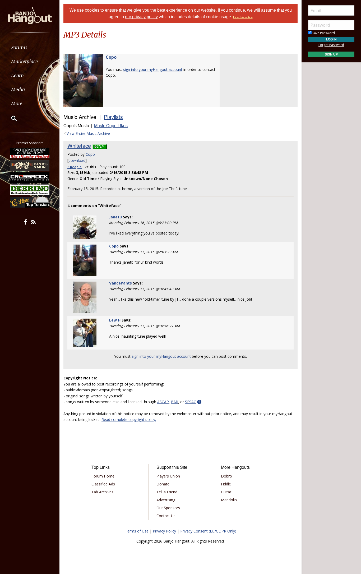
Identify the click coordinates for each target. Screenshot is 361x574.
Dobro (226, 476)
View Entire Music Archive (88, 133)
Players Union (168, 476)
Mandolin (229, 499)
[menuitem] (29, 47)
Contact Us (165, 515)
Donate (162, 483)
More (16, 103)
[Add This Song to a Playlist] (99, 145)
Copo (111, 57)
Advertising (165, 499)
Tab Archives (102, 491)
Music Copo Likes (111, 125)
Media (18, 89)
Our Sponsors (168, 507)
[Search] (10, 118)
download (76, 160)
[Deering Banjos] (30, 190)
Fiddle (226, 483)
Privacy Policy (164, 531)
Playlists (113, 117)
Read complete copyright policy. (128, 419)
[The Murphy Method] (30, 153)
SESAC (190, 401)
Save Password (323, 33)
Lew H (115, 320)
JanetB (115, 216)
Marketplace (24, 61)
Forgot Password (331, 45)
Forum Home (102, 476)
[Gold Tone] (30, 202)
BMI (174, 401)
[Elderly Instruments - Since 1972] (30, 165)
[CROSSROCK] (30, 178)
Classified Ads (103, 483)
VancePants (120, 283)
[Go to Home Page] (30, 15)
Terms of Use (137, 531)
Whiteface (79, 145)
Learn (17, 75)
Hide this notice (243, 17)
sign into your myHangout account (152, 69)
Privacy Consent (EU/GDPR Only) (208, 531)
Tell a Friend (166, 491)
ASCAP (163, 401)
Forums (19, 47)
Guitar (226, 491)
